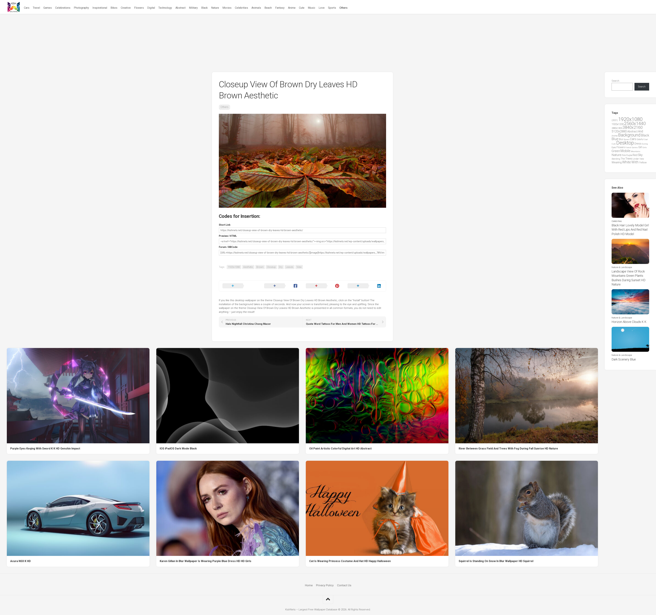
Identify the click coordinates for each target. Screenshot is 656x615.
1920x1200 (618, 124)
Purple (629, 155)
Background (629, 135)
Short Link (224, 224)
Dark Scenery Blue (624, 359)
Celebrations (62, 7)
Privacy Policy (325, 585)
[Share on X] (240, 286)
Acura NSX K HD (20, 561)
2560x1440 (635, 123)
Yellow (643, 162)
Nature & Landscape (622, 267)
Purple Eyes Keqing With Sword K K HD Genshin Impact (45, 448)
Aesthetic (248, 267)
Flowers (139, 7)
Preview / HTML (228, 236)
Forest (628, 147)
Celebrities (241, 7)
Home (309, 585)
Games (47, 7)
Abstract (180, 7)
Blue (615, 139)
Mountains (635, 151)
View (299, 267)
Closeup (271, 267)
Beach (268, 7)
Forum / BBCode (228, 247)
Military (193, 7)
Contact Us (344, 585)
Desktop (625, 143)
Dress (637, 143)
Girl (640, 147)
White (626, 162)
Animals (256, 7)
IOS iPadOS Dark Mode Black (178, 448)
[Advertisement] (328, 40)
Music (311, 7)
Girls (645, 147)
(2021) (615, 120)
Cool (646, 139)
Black (204, 7)
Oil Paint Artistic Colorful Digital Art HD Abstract (340, 448)
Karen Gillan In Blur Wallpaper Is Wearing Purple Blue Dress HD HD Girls (205, 561)
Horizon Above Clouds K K (629, 322)
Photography (81, 7)
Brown (260, 267)
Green (616, 151)
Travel (36, 7)
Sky (640, 155)
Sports (332, 7)
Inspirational (99, 7)
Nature (215, 7)
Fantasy (280, 7)
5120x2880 (619, 131)
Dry (281, 267)
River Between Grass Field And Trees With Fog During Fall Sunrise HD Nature (508, 448)
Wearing (617, 162)
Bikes (114, 7)
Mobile (625, 151)
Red (635, 155)
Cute (301, 7)
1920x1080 (234, 267)
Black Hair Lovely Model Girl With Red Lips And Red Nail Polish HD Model (630, 229)
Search (615, 80)
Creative (126, 7)
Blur (621, 139)
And (640, 131)
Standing (616, 159)
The (623, 158)
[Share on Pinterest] (323, 286)
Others (343, 7)
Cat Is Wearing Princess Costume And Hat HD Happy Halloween (350, 561)
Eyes (614, 147)
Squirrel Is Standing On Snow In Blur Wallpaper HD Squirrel (496, 561)
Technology (165, 7)
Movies (226, 7)
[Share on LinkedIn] (365, 286)
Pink (624, 155)
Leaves (289, 267)
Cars (26, 7)
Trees (628, 158)
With (635, 162)
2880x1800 (617, 128)
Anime (292, 7)
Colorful (640, 139)
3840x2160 (633, 127)
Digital (151, 7)
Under (636, 159)
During (645, 144)
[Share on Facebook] (281, 286)
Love (322, 7)
